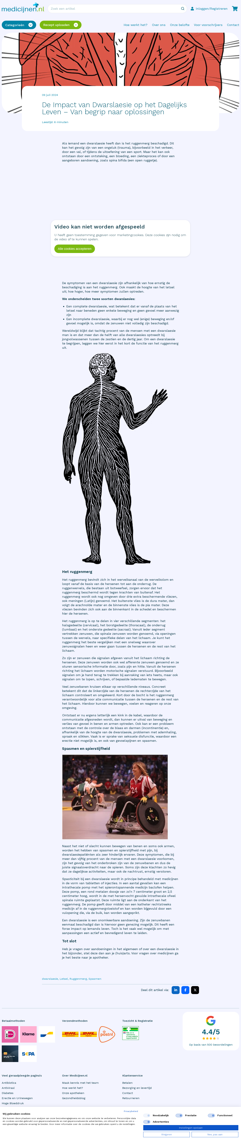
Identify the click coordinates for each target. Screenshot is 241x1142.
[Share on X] (195, 990)
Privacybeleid (131, 1111)
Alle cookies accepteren (74, 249)
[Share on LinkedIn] (176, 990)
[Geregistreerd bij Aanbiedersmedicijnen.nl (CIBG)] (130, 1033)
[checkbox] (146, 1115)
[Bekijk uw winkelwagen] (234, 8)
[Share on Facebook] (185, 990)
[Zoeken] (182, 8)
